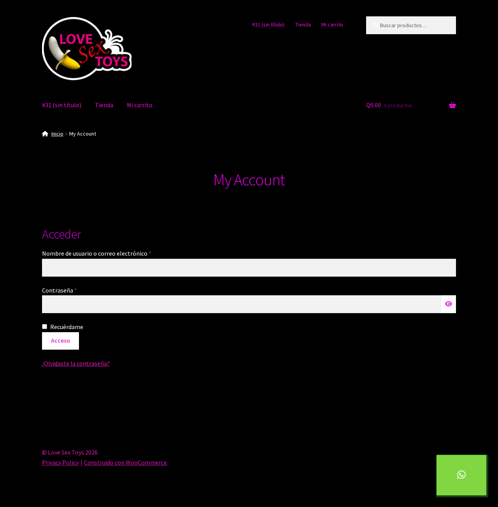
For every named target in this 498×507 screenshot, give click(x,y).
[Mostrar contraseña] (448, 304)
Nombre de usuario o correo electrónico (112, 253)
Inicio (57, 133)
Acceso (60, 340)
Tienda (303, 24)
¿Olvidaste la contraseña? (76, 363)
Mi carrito (332, 24)
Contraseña (75, 290)
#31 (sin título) (268, 24)
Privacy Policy (60, 462)
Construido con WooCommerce (125, 462)
